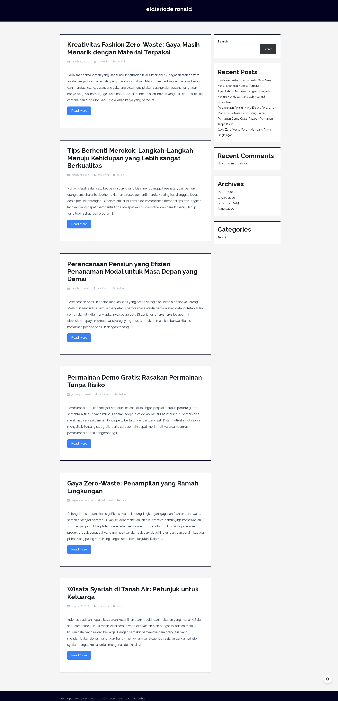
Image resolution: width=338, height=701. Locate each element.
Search (223, 41)
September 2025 (228, 203)
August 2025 (226, 208)
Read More (79, 111)
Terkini (121, 61)
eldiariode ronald (169, 9)
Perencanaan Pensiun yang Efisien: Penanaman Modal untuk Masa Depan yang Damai (132, 271)
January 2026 (226, 197)
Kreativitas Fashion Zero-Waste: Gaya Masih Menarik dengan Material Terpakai (133, 48)
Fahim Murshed (137, 698)
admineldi (103, 61)
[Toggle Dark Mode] (327, 679)
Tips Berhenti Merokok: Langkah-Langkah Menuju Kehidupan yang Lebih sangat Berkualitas (130, 158)
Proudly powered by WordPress (77, 698)
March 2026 (225, 192)
